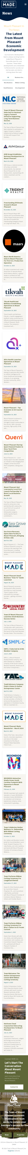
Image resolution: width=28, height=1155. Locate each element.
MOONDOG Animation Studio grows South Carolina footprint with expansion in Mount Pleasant (13, 782)
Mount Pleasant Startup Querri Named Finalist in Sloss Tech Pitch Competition (13, 448)
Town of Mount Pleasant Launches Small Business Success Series (13, 616)
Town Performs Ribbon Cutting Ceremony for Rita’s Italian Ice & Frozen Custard (14, 926)
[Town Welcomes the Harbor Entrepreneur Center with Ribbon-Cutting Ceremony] (14, 961)
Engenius (11, 1151)
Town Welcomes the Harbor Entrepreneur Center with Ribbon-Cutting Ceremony (12, 976)
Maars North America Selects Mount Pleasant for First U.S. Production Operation (13, 259)
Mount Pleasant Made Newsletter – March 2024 (13, 727)
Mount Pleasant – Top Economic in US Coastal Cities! (13, 409)
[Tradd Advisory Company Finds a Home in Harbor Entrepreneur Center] (14, 676)
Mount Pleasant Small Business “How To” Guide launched (14, 577)
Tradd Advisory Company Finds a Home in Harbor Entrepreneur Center (13, 686)
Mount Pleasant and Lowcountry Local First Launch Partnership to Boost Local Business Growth (13, 491)
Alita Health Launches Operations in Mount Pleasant (12, 361)
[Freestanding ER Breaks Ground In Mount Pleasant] (14, 191)
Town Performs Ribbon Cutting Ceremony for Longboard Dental (13, 878)
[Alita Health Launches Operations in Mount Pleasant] (14, 343)
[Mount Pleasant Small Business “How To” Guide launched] (14, 566)
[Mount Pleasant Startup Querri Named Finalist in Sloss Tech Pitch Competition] (14, 437)
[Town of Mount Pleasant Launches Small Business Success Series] (14, 607)
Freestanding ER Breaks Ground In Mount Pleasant (13, 205)
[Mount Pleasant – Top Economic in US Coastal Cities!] (14, 396)
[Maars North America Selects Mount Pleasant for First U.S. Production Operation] (14, 241)
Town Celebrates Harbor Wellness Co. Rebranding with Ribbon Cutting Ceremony (13, 830)
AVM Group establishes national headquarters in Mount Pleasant (14, 156)
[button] (25, 4)
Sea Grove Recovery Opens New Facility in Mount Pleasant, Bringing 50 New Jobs (14, 534)
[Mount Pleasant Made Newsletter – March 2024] (14, 716)
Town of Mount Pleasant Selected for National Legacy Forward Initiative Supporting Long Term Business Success (13, 115)
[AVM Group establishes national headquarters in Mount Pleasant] (14, 146)
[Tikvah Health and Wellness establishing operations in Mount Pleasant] (14, 291)
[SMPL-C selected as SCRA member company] (14, 642)
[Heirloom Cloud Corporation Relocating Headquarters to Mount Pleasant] (14, 1012)
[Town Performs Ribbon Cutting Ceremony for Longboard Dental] (14, 865)
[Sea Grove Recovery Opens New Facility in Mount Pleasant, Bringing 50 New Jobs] (14, 524)
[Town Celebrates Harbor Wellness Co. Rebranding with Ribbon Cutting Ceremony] (14, 816)
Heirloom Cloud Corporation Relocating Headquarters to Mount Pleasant (13, 1026)
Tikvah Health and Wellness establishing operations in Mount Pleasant (12, 304)
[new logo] (9, 4)
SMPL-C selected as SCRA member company (14, 650)
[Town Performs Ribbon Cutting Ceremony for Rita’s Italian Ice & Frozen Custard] (14, 912)
